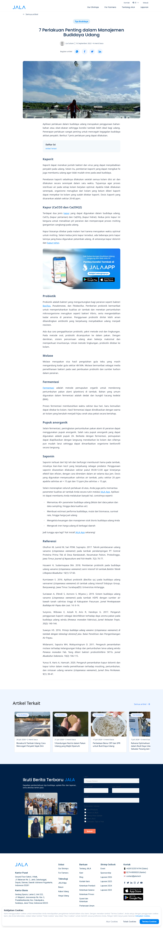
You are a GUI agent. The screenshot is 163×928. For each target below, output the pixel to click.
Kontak (127, 3)
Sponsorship (105, 873)
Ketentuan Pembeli (87, 886)
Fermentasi (48, 387)
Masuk (145, 3)
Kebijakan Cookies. (142, 916)
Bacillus (47, 305)
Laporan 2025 (106, 881)
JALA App (105, 491)
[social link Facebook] (125, 882)
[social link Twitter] (128, 882)
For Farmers (110, 7)
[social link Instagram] (135, 882)
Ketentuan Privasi (86, 894)
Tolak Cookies (129, 921)
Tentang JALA (128, 7)
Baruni (60, 887)
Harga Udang (63, 896)
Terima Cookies (149, 921)
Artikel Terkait (51, 148)
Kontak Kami (84, 881)
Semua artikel (32, 14)
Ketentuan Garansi (86, 890)
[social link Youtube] (141, 882)
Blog (81, 877)
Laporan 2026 (106, 877)
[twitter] (92, 51)
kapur (66, 213)
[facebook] (84, 51)
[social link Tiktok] (138, 882)
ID (135, 2)
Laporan (144, 7)
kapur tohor (53, 242)
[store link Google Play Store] (133, 897)
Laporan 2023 (106, 890)
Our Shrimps (93, 7)
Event (102, 868)
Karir (81, 873)
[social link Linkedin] (131, 882)
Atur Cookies (112, 921)
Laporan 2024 (106, 886)
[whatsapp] (77, 51)
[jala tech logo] (19, 7)
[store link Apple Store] (133, 891)
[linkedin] (100, 51)
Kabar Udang (63, 891)
